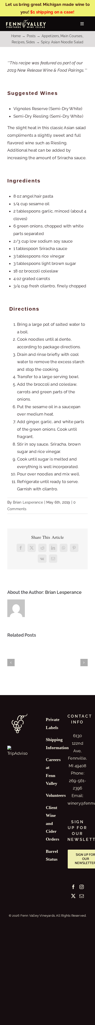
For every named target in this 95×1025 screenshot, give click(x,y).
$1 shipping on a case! (52, 12)
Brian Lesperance (28, 502)
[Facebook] (73, 887)
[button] (11, 662)
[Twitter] (73, 896)
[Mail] (81, 896)
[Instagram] (81, 887)
